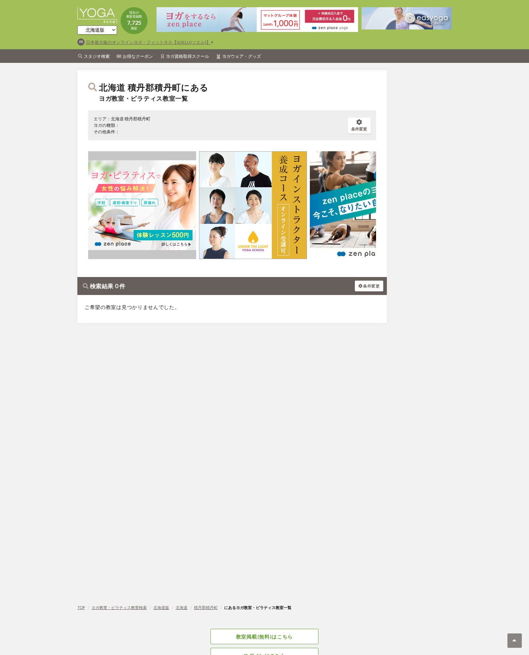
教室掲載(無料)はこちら (264, 636)
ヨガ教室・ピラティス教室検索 (119, 607)
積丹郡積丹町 (206, 607)
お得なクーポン (138, 56)
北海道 (181, 607)
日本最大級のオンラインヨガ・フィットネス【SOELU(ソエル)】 (148, 42)
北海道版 (161, 607)
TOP (81, 607)
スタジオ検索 (97, 56)
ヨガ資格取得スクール (187, 56)
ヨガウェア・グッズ (241, 56)
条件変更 (359, 128)
